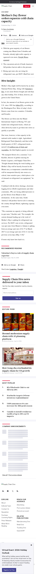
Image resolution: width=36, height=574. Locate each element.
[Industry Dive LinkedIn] (3, 491)
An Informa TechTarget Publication (18, 2)
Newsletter (5, 512)
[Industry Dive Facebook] (8, 491)
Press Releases (6, 520)
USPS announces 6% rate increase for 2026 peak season (19, 404)
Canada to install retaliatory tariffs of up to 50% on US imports (19, 414)
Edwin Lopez (6, 257)
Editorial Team (6, 506)
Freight (20, 269)
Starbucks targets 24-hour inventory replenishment (18, 396)
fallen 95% (19, 105)
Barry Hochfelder (8, 29)
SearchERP (21, 531)
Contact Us (5, 509)
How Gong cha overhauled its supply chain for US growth (16, 369)
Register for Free (9, 570)
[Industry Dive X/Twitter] (13, 491)
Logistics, (13, 269)
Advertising (20, 505)
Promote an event (23, 511)
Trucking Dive (21, 528)
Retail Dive (20, 525)
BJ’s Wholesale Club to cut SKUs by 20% (18, 388)
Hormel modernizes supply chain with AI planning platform (16, 336)
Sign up (27, 6)
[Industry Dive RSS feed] (17, 491)
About (3, 503)
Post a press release (15, 475)
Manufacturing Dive (23, 521)
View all (4, 475)
